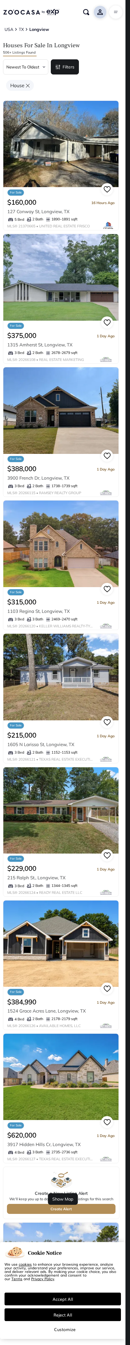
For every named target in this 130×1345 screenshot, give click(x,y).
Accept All (63, 1299)
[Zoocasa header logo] (31, 12)
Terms (16, 1278)
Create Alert (61, 1209)
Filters (68, 67)
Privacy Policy (42, 1278)
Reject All (63, 1315)
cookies (25, 1264)
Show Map (62, 1199)
